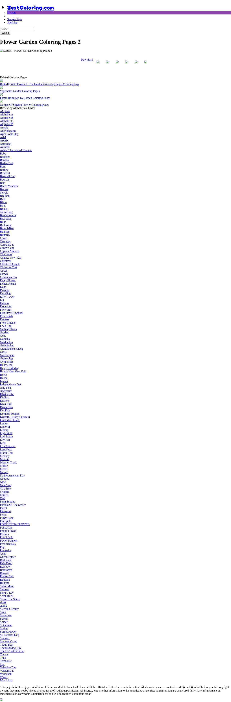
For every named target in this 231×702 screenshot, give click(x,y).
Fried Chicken (8, 322)
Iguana (4, 381)
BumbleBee (7, 228)
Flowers (4, 319)
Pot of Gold (6, 537)
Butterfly (5, 234)
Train (3, 657)
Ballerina (5, 156)
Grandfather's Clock (11, 348)
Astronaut (5, 143)
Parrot (3, 508)
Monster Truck (8, 462)
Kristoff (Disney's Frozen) (15, 416)
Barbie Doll (6, 163)
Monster (4, 459)
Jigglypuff (6, 390)
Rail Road (6, 560)
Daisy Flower (8, 280)
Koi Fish (5, 410)
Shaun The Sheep (10, 599)
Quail (3, 553)
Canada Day (7, 244)
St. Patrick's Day (9, 634)
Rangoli (4, 573)
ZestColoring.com (30, 7)
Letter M (5, 426)
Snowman (6, 615)
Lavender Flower (10, 420)
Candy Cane (7, 247)
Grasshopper (7, 355)
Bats (2, 182)
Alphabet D (6, 124)
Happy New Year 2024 (13, 371)
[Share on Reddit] (117, 65)
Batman (4, 179)
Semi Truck (6, 595)
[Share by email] (145, 65)
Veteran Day (7, 670)
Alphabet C (6, 121)
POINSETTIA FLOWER (15, 524)
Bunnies (4, 231)
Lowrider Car (8, 446)
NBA (3, 482)
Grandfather (7, 345)
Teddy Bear (6, 644)
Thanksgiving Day (10, 647)
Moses (3, 469)
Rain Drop (6, 563)
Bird (2, 199)
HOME (11, 12)
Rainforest (6, 569)
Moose (4, 465)
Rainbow (5, 566)
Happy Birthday (9, 368)
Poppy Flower (8, 530)
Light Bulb (6, 433)
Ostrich (4, 495)
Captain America (9, 251)
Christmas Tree (8, 267)
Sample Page (14, 19)
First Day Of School (11, 312)
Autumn (4, 147)
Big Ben (5, 195)
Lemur (4, 423)
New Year (5, 485)
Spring (4, 628)
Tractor (4, 654)
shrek (3, 602)
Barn (3, 166)
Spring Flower (8, 631)
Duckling (5, 293)
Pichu (3, 514)
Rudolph (5, 579)
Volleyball (6, 673)
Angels (4, 127)
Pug (2, 547)
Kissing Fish (7, 394)
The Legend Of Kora (12, 651)
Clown (4, 273)
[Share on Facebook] (98, 65)
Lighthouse (6, 436)
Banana (4, 160)
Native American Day (12, 475)
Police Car (6, 527)
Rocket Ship (7, 576)
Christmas (5, 260)
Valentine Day (8, 667)
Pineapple (5, 521)
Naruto (4, 472)
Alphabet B (6, 117)
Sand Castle (7, 592)
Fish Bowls (6, 316)
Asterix (4, 140)
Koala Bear (6, 407)
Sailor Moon (7, 586)
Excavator (6, 306)
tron (2, 664)
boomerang (6, 212)
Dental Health (8, 283)
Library (4, 429)
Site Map (12, 22)
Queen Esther (8, 556)
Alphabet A (6, 114)
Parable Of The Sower (13, 504)
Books (3, 208)
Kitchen (4, 400)
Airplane (5, 111)
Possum (4, 534)
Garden (4, 332)
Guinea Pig (6, 358)
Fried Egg (5, 325)
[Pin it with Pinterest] (126, 65)
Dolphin (4, 290)
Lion (2, 443)
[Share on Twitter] (107, 65)
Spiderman (6, 625)
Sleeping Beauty (9, 608)
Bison (3, 202)
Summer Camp (8, 641)
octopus (4, 491)
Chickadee (6, 254)
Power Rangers (9, 540)
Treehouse (6, 660)
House (3, 377)
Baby (3, 153)
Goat (3, 335)
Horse (3, 374)
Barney (4, 169)
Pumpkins (5, 550)
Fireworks (6, 309)
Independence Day (10, 384)
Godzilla (5, 338)
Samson (4, 589)
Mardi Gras (6, 452)
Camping (5, 241)
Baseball (5, 173)
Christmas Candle (10, 264)
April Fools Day (9, 134)
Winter (4, 677)
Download (87, 59)
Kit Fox (4, 397)
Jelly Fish (5, 387)
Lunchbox (6, 449)
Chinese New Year (10, 257)
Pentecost (5, 511)
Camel (3, 238)
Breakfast (5, 218)
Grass (3, 351)
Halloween (6, 364)
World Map (6, 680)
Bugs (3, 221)
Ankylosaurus (8, 130)
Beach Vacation (9, 186)
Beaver (4, 189)
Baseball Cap (7, 176)
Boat (2, 205)
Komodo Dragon (9, 413)
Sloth (3, 612)
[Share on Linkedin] (136, 65)
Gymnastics (6, 361)
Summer (5, 638)
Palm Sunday (7, 501)
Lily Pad (5, 439)
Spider (3, 621)
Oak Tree (5, 488)
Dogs (3, 286)
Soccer (4, 618)
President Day (8, 543)
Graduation (6, 342)
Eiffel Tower (7, 296)
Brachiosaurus (8, 215)
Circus (3, 270)
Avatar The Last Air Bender (16, 150)
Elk (2, 299)
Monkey (5, 456)
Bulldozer (5, 225)
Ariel (3, 137)
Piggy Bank (7, 517)
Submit (5, 32)
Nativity (4, 478)
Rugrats (4, 582)
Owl (2, 498)
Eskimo (4, 303)
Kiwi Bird (6, 403)
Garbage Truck (8, 329)
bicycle (4, 192)
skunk (3, 605)
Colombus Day (8, 277)
